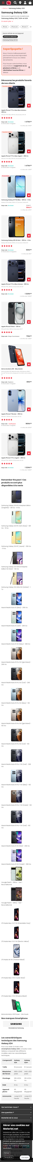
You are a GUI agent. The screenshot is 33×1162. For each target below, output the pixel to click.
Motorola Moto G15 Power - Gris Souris (14, 1014)
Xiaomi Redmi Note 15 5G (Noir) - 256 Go (15, 846)
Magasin (21, 1)
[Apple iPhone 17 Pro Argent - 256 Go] (16, 444)
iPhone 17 (25, 27)
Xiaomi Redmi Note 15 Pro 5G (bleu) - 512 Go (15, 704)
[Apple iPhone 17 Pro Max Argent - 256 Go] (16, 142)
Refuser (7, 1153)
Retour (5, 8)
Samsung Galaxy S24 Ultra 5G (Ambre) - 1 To (16, 588)
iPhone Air (14, 27)
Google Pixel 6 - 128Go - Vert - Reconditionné (12, 883)
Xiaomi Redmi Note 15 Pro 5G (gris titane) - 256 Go (16, 663)
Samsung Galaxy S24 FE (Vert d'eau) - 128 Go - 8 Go (16, 527)
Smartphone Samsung (16, 1028)
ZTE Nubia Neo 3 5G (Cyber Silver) (13, 978)
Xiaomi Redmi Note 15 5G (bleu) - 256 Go (15, 644)
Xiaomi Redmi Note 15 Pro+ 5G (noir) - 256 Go (16, 765)
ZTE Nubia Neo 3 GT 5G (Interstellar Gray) (15, 923)
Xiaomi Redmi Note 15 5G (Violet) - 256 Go (16, 864)
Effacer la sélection (10, 37)
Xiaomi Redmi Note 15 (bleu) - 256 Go (14, 607)
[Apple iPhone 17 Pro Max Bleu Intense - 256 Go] (16, 97)
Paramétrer (8, 1157)
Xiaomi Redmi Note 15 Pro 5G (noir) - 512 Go (15, 745)
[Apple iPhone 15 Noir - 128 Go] (16, 313)
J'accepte (25, 1157)
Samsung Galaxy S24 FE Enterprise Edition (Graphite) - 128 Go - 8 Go (16, 506)
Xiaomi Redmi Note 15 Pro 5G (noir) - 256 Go (15, 684)
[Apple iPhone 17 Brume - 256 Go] (16, 400)
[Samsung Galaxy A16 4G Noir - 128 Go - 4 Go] (16, 227)
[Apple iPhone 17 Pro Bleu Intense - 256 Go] (16, 271)
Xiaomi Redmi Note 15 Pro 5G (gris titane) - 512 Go (16, 724)
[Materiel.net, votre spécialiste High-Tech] (8, 3)
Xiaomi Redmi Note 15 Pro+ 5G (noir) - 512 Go (15, 826)
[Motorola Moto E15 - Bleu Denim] (16, 355)
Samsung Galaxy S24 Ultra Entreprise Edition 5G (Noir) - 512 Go (14, 568)
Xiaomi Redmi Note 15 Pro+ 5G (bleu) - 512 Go (16, 786)
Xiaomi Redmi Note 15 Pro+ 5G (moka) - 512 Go (16, 806)
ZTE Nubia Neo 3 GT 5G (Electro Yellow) (15, 941)
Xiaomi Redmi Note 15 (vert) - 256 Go (14, 626)
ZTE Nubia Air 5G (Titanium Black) (12, 960)
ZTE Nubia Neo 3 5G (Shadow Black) (14, 996)
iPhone (5, 27)
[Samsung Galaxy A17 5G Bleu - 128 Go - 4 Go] (16, 186)
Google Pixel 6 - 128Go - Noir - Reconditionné (11, 904)
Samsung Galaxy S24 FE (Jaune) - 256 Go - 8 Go (16, 547)
